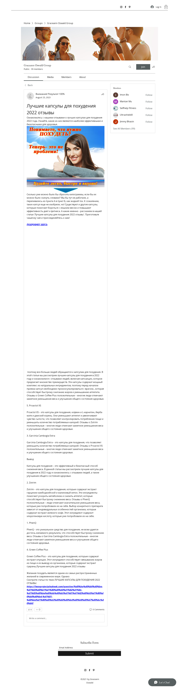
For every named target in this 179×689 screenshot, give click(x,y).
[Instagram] (121, 7)
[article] (65, 358)
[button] (166, 7)
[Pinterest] (129, 7)
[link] (33, 77)
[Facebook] (125, 7)
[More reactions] (38, 609)
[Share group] (153, 66)
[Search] (130, 67)
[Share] (102, 94)
